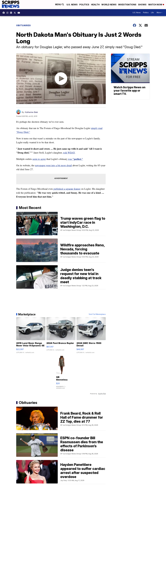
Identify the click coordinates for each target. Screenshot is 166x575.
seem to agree (39, 159)
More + (159, 12)
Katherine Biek (31, 112)
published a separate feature (66, 188)
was (75, 159)
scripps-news (11, 13)
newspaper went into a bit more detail (53, 165)
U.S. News (72, 4)
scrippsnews (4, 13)
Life (152, 12)
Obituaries (23, 25)
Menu (58, 4)
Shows (142, 4)
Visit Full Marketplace (97, 314)
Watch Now (155, 4)
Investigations (127, 4)
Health (95, 4)
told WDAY (69, 152)
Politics (84, 4)
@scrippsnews (19, 13)
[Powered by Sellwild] (102, 394)
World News (108, 4)
